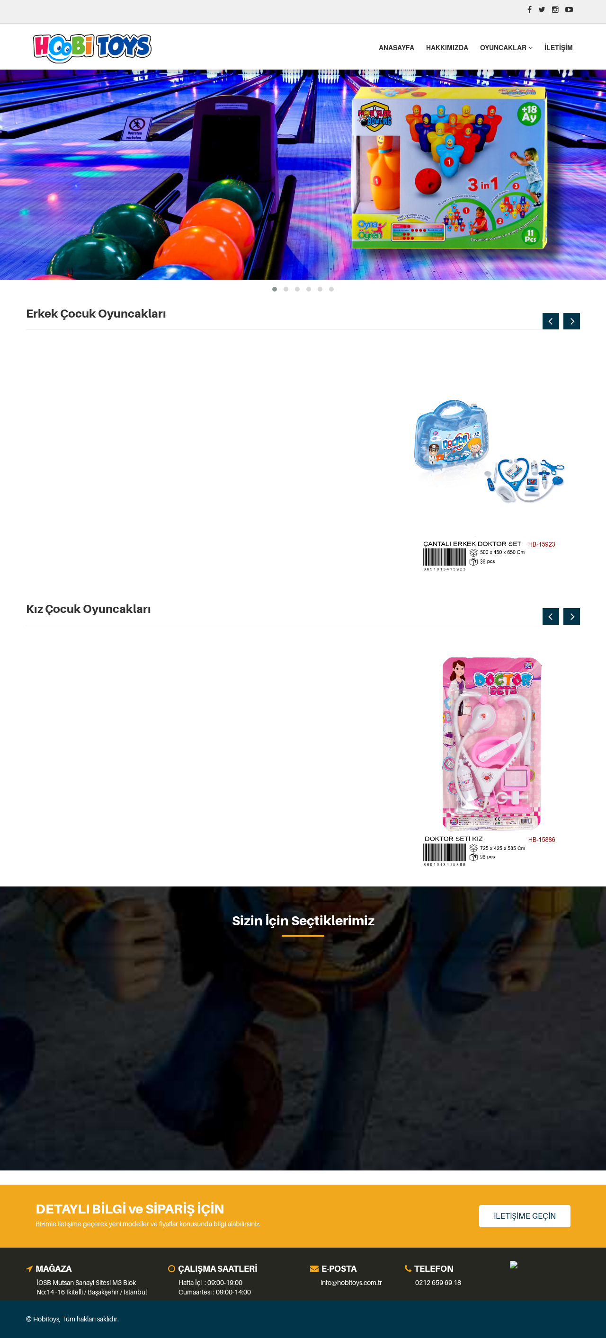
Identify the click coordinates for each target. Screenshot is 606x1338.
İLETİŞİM (558, 47)
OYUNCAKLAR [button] (504, 47)
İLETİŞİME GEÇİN (525, 1216)
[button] (274, 289)
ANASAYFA (396, 47)
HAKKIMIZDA (447, 47)
